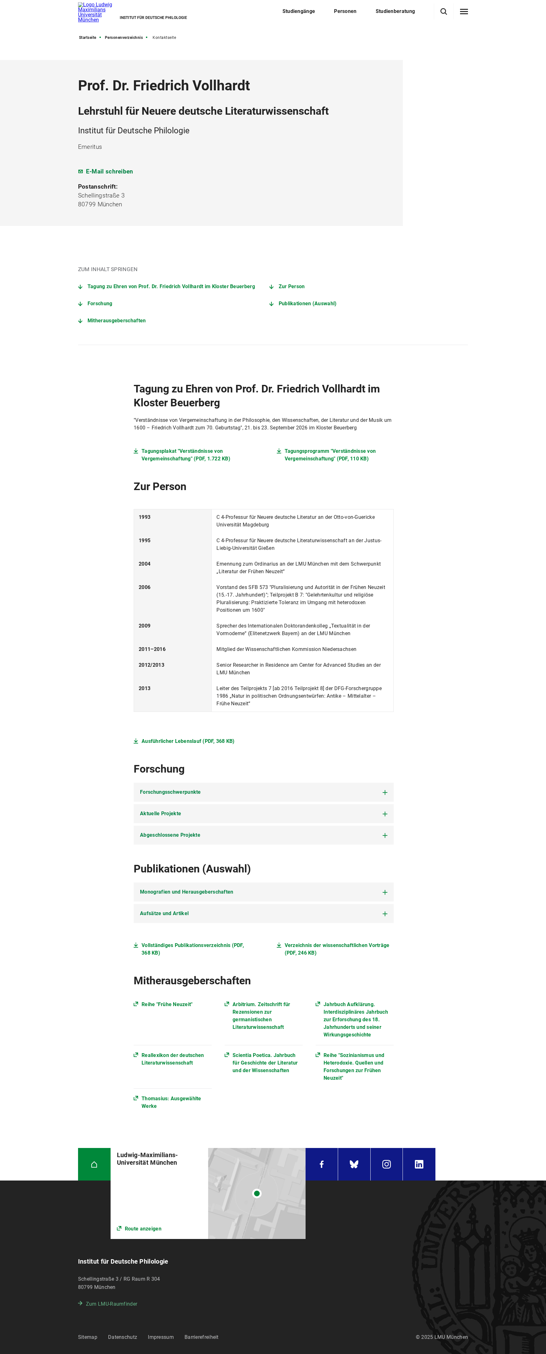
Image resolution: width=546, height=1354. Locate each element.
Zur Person (292, 286)
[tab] (264, 792)
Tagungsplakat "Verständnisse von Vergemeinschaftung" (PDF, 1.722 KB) (186, 455)
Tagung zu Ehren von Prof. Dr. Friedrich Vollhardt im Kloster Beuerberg (171, 286)
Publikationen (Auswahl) (308, 304)
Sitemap (87, 1337)
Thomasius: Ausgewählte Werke (171, 1102)
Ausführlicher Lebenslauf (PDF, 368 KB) (188, 741)
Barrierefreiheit (202, 1337)
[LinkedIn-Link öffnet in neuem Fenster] (419, 1164)
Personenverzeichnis (124, 37)
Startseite (87, 37)
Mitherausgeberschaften (117, 321)
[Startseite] (94, 1164)
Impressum (161, 1337)
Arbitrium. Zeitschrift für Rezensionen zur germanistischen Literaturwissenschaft (261, 1015)
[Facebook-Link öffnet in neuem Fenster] (322, 1164)
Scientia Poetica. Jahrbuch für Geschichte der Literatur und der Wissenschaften (265, 1062)
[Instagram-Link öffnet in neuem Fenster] (387, 1164)
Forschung (100, 304)
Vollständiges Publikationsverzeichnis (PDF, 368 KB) (193, 949)
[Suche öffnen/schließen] (443, 11)
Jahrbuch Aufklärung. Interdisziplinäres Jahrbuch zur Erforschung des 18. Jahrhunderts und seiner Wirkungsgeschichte (356, 1019)
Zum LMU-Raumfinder (111, 1304)
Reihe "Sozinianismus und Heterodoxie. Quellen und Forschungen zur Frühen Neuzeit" (354, 1066)
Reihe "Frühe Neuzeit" (167, 1004)
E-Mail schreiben (109, 171)
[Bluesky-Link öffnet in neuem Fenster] (354, 1164)
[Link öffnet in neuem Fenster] (208, 1193)
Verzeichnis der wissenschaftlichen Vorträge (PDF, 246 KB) (337, 949)
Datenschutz (122, 1337)
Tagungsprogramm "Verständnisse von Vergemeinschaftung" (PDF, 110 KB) (330, 455)
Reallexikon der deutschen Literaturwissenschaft (173, 1059)
